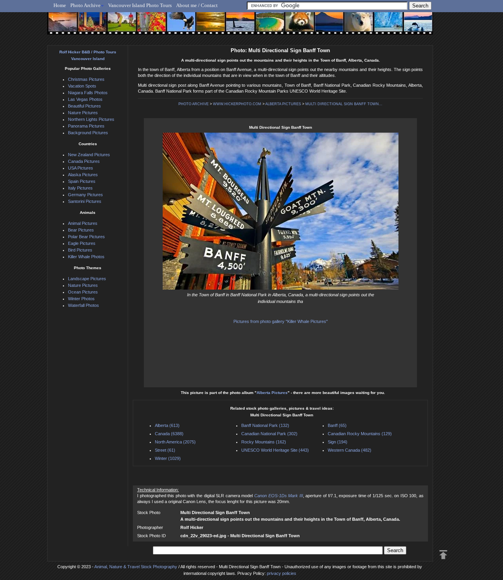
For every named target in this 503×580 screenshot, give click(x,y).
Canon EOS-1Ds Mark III (278, 495)
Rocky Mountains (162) (263, 442)
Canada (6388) (169, 433)
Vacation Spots (82, 86)
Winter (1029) (168, 458)
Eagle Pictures (81, 243)
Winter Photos (81, 298)
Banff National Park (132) (265, 425)
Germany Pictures (85, 194)
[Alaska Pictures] (381, 26)
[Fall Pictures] (149, 26)
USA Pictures (80, 168)
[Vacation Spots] (265, 26)
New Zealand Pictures (89, 154)
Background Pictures (88, 132)
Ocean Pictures (83, 292)
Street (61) (165, 450)
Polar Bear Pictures (86, 236)
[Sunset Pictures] (61, 26)
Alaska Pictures (83, 174)
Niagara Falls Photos (88, 92)
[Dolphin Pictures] (411, 26)
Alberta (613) (167, 425)
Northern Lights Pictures (91, 119)
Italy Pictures (80, 188)
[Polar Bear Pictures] (352, 26)
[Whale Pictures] (236, 26)
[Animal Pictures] (294, 26)
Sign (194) (337, 442)
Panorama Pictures (86, 126)
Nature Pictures (83, 112)
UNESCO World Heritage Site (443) (275, 450)
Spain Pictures (81, 181)
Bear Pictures (81, 230)
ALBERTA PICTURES (283, 104)
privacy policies (281, 573)
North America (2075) (175, 442)
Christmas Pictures (86, 79)
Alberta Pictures (272, 392)
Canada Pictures (84, 161)
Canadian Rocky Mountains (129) (360, 433)
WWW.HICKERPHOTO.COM (237, 104)
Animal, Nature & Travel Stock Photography (135, 566)
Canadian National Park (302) (269, 433)
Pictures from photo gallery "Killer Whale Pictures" (280, 321)
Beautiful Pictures (84, 106)
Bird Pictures (80, 250)
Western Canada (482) (349, 450)
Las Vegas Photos (85, 99)
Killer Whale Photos (86, 256)
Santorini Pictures (84, 201)
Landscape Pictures (87, 278)
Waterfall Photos (83, 305)
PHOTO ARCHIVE (193, 104)
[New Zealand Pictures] (323, 26)
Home (59, 5)
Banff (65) (337, 425)
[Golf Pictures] (119, 26)
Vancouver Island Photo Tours (140, 5)
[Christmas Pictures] (90, 26)
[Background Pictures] (207, 26)
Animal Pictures (82, 223)
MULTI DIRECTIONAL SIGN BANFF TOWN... (343, 104)
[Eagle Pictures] (178, 26)
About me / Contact (197, 5)
